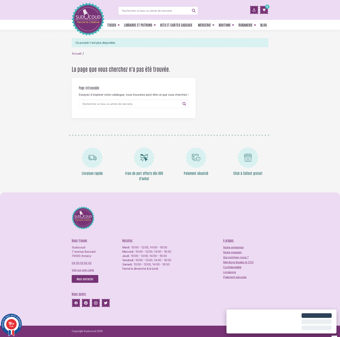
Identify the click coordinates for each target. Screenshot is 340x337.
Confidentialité (232, 267)
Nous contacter (85, 279)
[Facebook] (76, 303)
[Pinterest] (86, 303)
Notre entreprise (233, 247)
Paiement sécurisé (234, 277)
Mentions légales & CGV (238, 262)
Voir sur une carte (83, 270)
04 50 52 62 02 (82, 263)
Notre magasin (232, 252)
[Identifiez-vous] (254, 10)
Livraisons (229, 272)
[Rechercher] (193, 10)
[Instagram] (96, 303)
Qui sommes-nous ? (236, 257)
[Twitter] (105, 303)
